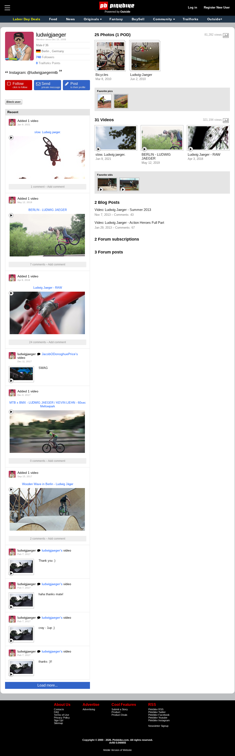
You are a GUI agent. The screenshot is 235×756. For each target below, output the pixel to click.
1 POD (123, 34)
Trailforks (191, 19)
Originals (91, 19)
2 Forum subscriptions (117, 239)
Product (116, 712)
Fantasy (116, 19)
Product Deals (119, 714)
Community (162, 19)
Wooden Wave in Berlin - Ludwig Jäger (47, 484)
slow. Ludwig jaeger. (47, 132)
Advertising (89, 709)
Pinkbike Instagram (159, 720)
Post (77, 85)
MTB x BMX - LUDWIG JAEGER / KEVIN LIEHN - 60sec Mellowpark (47, 404)
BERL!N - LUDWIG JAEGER (47, 210)
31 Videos (104, 120)
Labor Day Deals (27, 19)
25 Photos (104, 34)
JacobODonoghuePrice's (60, 354)
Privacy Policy (62, 717)
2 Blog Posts (107, 202)
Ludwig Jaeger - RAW (47, 287)
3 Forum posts (109, 252)
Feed (53, 19)
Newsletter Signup (158, 725)
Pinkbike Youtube (157, 717)
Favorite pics (105, 91)
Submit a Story (120, 709)
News (70, 19)
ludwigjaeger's (52, 550)
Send (51, 85)
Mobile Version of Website (117, 750)
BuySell (138, 19)
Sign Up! (58, 720)
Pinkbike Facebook (159, 714)
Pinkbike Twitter (157, 712)
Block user (13, 101)
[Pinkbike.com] (117, 6)
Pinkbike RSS (155, 709)
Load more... (47, 685)
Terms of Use (61, 714)
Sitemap (58, 723)
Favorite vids (105, 174)
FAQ (56, 712)
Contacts (59, 709)
